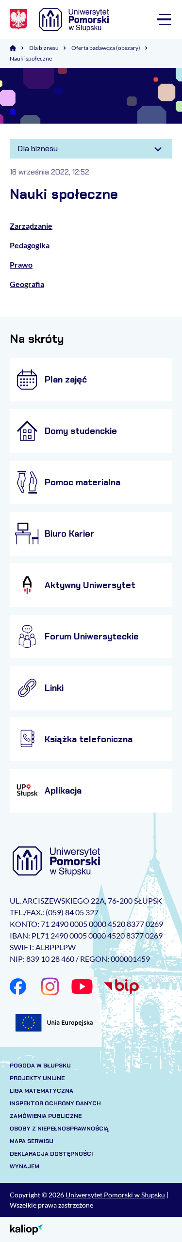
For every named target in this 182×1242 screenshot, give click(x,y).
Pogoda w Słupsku (40, 1065)
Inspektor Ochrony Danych (55, 1103)
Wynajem (24, 1166)
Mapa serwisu (31, 1141)
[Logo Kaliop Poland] (26, 1229)
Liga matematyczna (41, 1091)
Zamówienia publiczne (46, 1116)
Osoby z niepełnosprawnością (59, 1128)
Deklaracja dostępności (51, 1154)
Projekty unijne (37, 1078)
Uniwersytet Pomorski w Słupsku (115, 1195)
